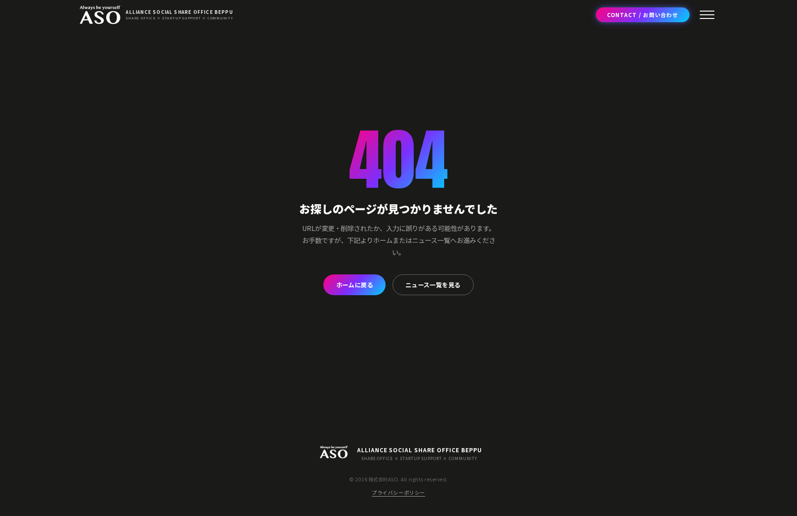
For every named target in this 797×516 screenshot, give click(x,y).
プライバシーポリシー (398, 492)
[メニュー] (707, 15)
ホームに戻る (354, 284)
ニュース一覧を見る (433, 284)
